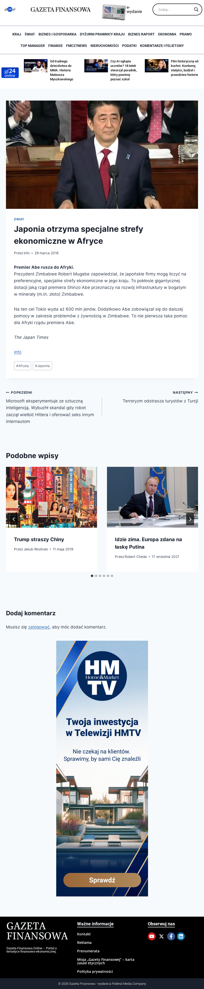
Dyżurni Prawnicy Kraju (102, 34)
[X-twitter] (161, 936)
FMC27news (76, 46)
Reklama (84, 942)
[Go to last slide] (14, 519)
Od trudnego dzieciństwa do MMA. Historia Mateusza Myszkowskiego (61, 70)
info (27, 253)
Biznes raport (141, 34)
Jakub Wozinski (36, 549)
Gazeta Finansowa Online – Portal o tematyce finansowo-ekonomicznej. (31, 949)
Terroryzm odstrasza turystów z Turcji (160, 397)
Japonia (42, 366)
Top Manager (32, 46)
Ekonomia (167, 34)
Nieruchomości (105, 46)
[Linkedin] (181, 936)
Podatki (129, 46)
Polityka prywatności (95, 971)
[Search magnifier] (196, 9)
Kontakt (84, 934)
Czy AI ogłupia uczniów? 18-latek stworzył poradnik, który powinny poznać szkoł (123, 70)
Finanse (55, 46)
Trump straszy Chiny (39, 539)
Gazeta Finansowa (37, 931)
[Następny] (190, 519)
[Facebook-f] (171, 936)
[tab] (92, 576)
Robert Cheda (136, 557)
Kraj (16, 34)
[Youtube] (152, 936)
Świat (30, 34)
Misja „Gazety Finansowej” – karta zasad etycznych (105, 961)
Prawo (186, 34)
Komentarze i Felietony (162, 46)
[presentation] (51, 497)
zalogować (39, 626)
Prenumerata (88, 951)
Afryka (22, 366)
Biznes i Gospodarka (57, 34)
